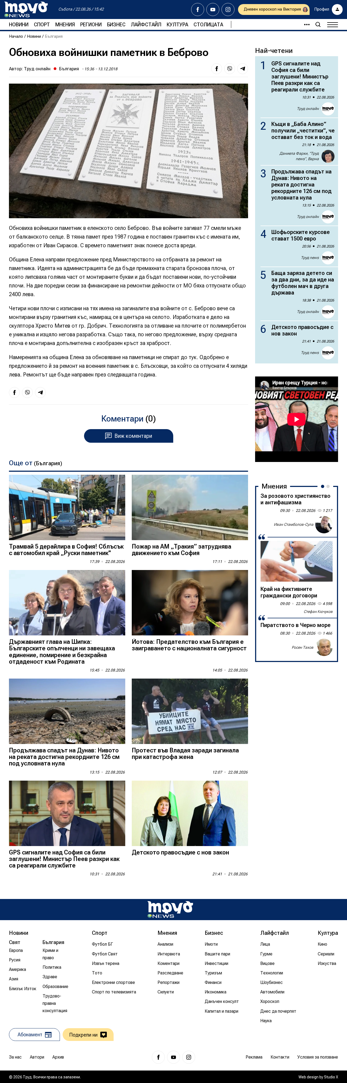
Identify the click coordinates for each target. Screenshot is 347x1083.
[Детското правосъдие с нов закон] (190, 813)
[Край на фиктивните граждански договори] (297, 561)
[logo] (26, 9)
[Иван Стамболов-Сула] (324, 524)
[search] (318, 24)
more (304, 24)
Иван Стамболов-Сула (293, 524)
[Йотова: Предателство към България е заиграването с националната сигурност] (190, 602)
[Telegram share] (242, 68)
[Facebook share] (216, 68)
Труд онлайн (37, 68)
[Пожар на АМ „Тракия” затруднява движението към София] (190, 507)
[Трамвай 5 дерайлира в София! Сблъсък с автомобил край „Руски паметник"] (67, 507)
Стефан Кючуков (318, 611)
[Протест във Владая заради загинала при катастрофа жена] (190, 711)
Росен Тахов (302, 647)
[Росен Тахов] (324, 647)
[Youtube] (212, 9)
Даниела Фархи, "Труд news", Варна (299, 156)
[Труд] (170, 909)
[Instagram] (227, 9)
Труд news (310, 257)
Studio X (331, 1077)
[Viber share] (229, 68)
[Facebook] (197, 9)
